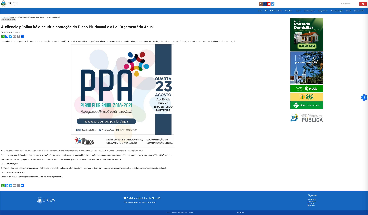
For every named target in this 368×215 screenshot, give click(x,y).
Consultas (288, 11)
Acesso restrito (359, 11)
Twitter (311, 203)
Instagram (312, 199)
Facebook (312, 201)
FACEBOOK (265, 4)
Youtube (312, 206)
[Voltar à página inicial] (9, 6)
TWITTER (273, 4)
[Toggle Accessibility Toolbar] (364, 97)
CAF (266, 11)
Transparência (322, 11)
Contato (348, 11)
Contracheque (309, 11)
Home (260, 11)
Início (3, 17)
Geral (8, 17)
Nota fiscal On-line (276, 11)
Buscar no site (345, 4)
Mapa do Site (241, 212)
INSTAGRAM (261, 4)
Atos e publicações (337, 11)
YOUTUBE (269, 4)
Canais (298, 11)
